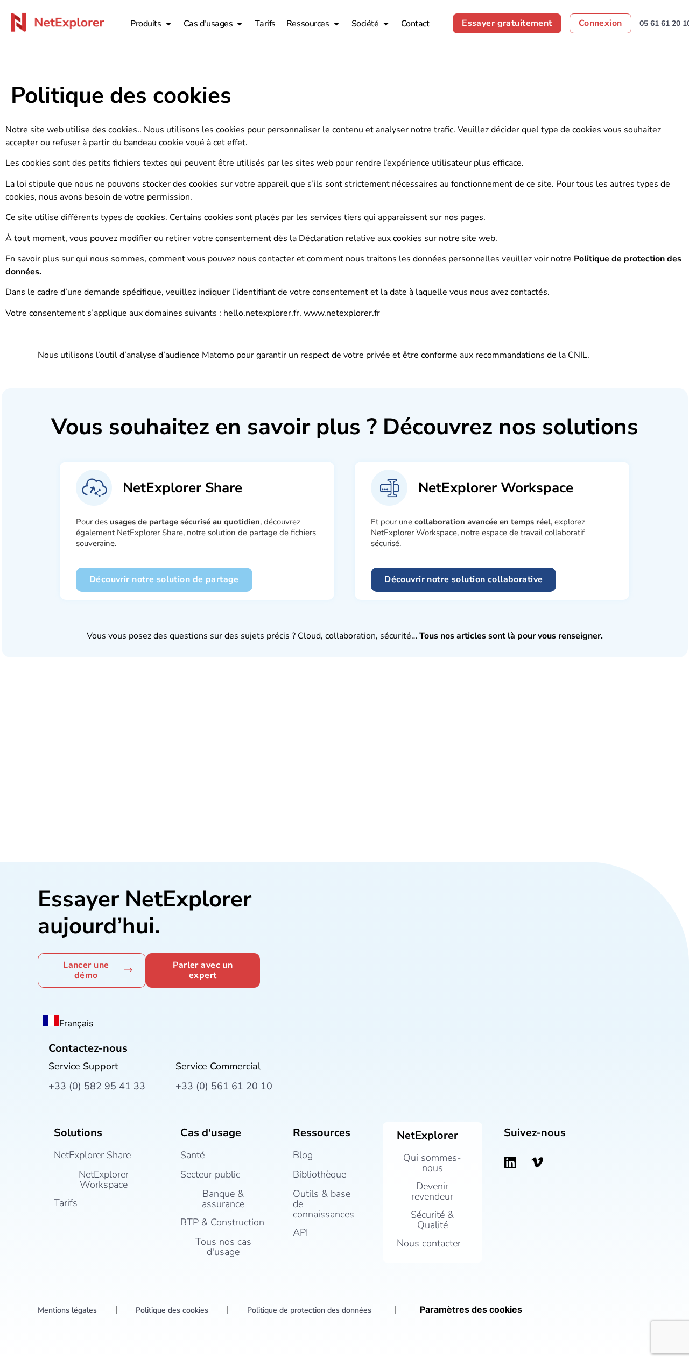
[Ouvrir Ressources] (336, 23)
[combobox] (68, 1022)
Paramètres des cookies (471, 1309)
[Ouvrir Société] (386, 23)
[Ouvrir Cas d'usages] (239, 23)
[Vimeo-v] (537, 1162)
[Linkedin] (510, 1162)
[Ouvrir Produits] (168, 23)
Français (76, 1023)
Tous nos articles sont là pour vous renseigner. (511, 636)
